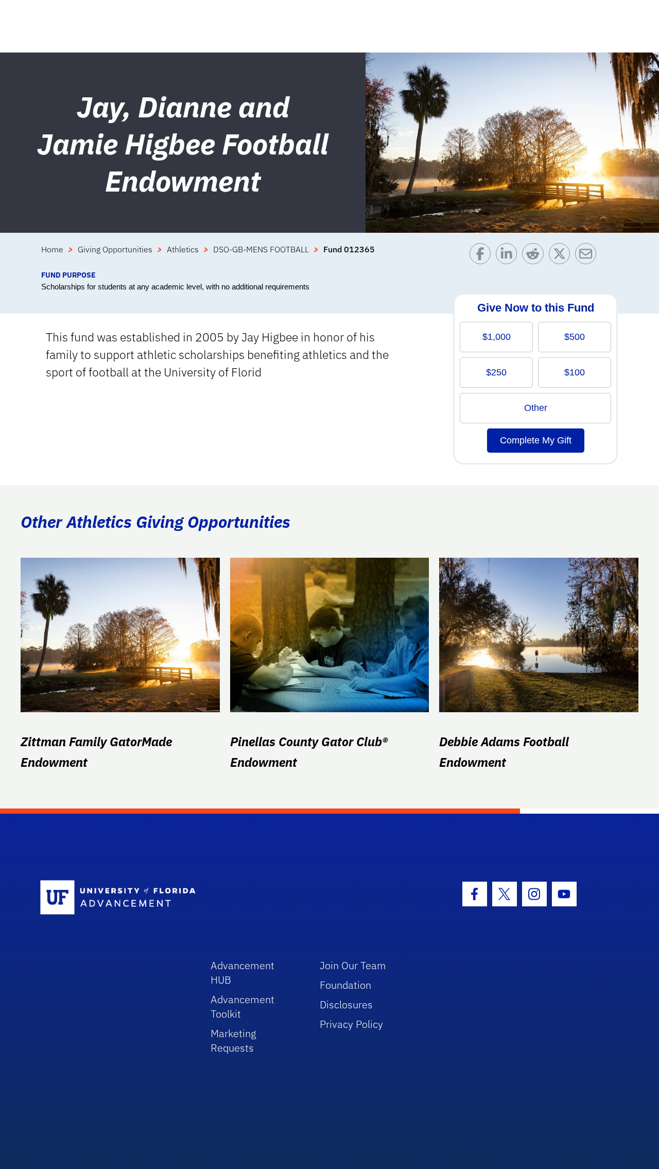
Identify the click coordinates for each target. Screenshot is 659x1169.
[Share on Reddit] (535, 256)
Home (52, 249)
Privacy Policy (351, 1024)
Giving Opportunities (115, 249)
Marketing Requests (233, 1040)
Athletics (183, 249)
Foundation (345, 985)
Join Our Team (353, 965)
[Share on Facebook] (483, 256)
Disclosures (346, 1004)
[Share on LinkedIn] (509, 256)
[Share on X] (562, 256)
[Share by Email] (588, 256)
